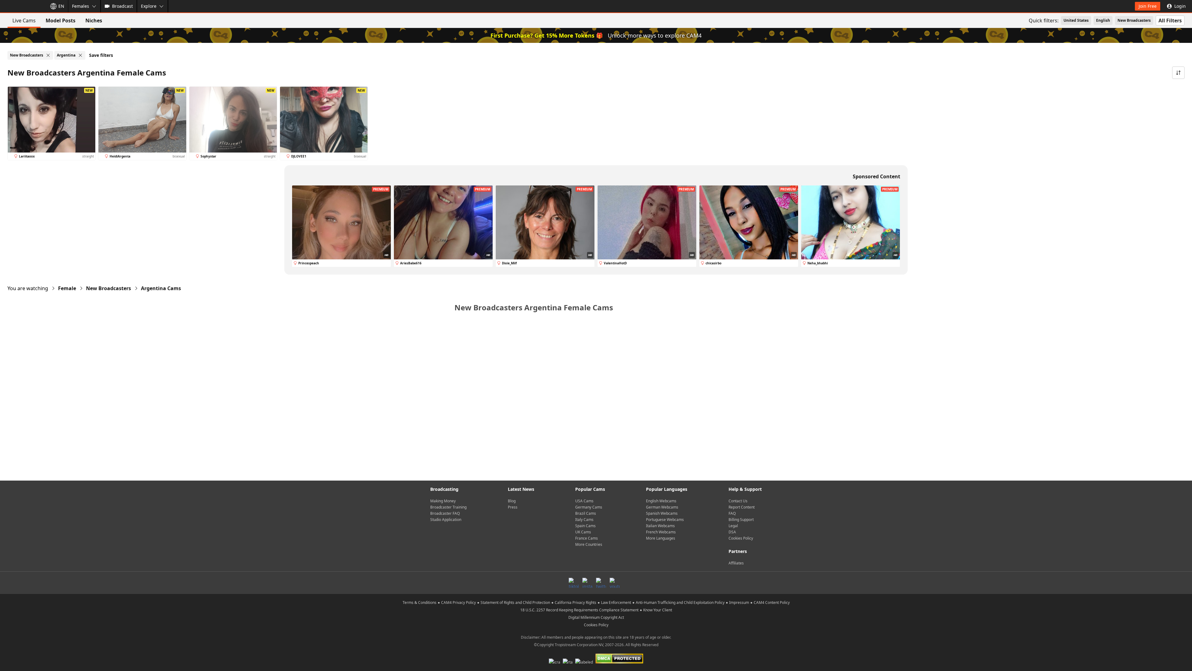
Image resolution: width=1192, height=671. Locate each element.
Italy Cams (584, 519)
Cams (161, 288)
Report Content (742, 507)
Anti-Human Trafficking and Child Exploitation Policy (680, 602)
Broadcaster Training (448, 507)
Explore (148, 6)
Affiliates (736, 563)
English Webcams (661, 501)
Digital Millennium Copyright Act (596, 617)
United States (1076, 20)
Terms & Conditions (419, 602)
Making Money (443, 501)
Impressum (739, 602)
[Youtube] (615, 583)
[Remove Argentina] (80, 55)
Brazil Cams (585, 513)
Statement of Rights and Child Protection (515, 602)
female (67, 288)
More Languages (660, 538)
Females (80, 6)
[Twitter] (601, 583)
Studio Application (445, 519)
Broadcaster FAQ (445, 513)
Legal (733, 525)
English (1103, 20)
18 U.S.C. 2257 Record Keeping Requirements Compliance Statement (579, 610)
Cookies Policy (741, 538)
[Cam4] (22, 6)
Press (512, 507)
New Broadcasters (1134, 20)
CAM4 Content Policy (772, 602)
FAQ (732, 513)
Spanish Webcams (662, 513)
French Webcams (661, 532)
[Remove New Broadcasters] (48, 55)
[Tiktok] (574, 583)
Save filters (101, 55)
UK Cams (583, 532)
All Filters (1170, 20)
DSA (732, 532)
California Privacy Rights (575, 602)
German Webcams (662, 507)
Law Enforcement (616, 602)
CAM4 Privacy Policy (458, 602)
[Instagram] (587, 583)
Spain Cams (585, 525)
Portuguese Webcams (665, 519)
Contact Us (738, 501)
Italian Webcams (660, 525)
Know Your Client (657, 610)
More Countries (588, 544)
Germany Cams (588, 507)
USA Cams (584, 501)
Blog (512, 501)
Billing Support (741, 519)
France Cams (586, 538)
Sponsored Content (876, 176)
